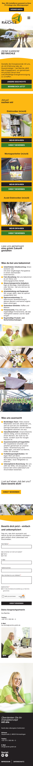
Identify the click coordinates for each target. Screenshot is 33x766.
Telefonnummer (6, 568)
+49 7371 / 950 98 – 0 (8, 619)
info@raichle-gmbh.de (8, 747)
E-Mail (5, 555)
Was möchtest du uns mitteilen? (11, 575)
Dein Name (5, 544)
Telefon (5, 554)
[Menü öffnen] (29, 18)
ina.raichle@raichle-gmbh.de (10, 625)
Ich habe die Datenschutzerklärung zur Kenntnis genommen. (16, 589)
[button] (16, 335)
